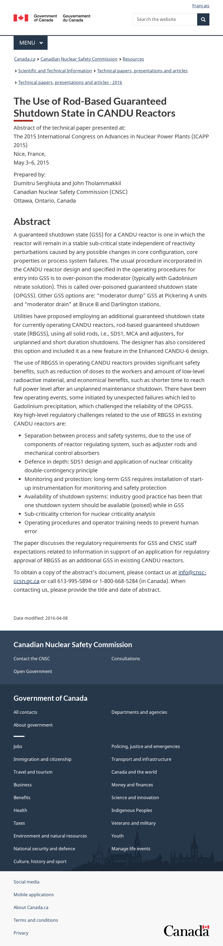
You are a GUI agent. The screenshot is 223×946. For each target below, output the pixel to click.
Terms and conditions (36, 920)
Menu (28, 42)
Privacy (21, 933)
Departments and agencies (139, 712)
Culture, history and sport (40, 861)
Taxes (19, 823)
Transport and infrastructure (141, 759)
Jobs (18, 746)
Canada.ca (24, 59)
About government (33, 725)
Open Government (33, 671)
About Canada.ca (31, 907)
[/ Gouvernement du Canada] (52, 17)
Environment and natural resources (50, 836)
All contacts (25, 712)
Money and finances (132, 785)
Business (23, 785)
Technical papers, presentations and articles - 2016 (70, 82)
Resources (133, 59)
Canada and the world (134, 772)
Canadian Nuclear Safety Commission (79, 59)
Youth (118, 836)
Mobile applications (34, 895)
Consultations (126, 659)
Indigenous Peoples (132, 810)
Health (20, 810)
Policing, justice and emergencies (146, 746)
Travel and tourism (33, 772)
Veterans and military (134, 823)
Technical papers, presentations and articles (142, 71)
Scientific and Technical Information (55, 71)
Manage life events (131, 849)
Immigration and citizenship (43, 759)
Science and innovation (135, 798)
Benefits (22, 798)
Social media (26, 882)
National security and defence (44, 849)
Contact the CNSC (32, 659)
